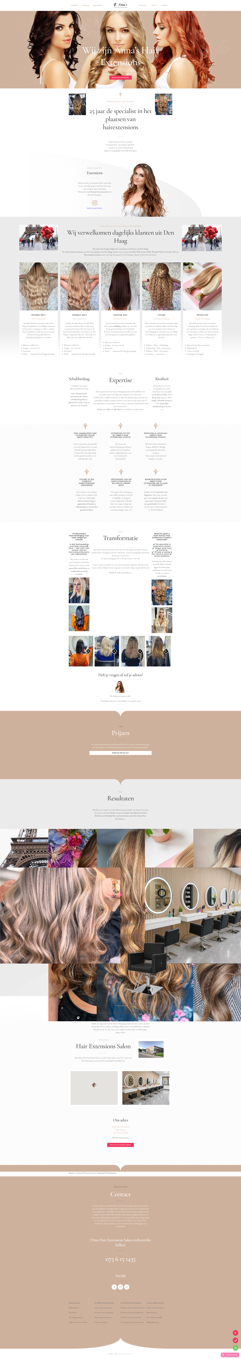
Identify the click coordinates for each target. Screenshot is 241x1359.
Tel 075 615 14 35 (152, 1322)
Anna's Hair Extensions (125, 1354)
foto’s (114, 409)
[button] (94, 1085)
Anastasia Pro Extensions (106, 1173)
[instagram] (120, 1287)
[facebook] (114, 1287)
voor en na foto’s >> (124, 572)
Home (71, 1173)
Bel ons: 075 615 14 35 (120, 1137)
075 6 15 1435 (120, 1259)
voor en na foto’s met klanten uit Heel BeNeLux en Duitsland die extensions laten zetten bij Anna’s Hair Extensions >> (121, 816)
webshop (116, 326)
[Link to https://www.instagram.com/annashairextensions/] (94, 203)
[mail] (126, 1287)
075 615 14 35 (135, 701)
